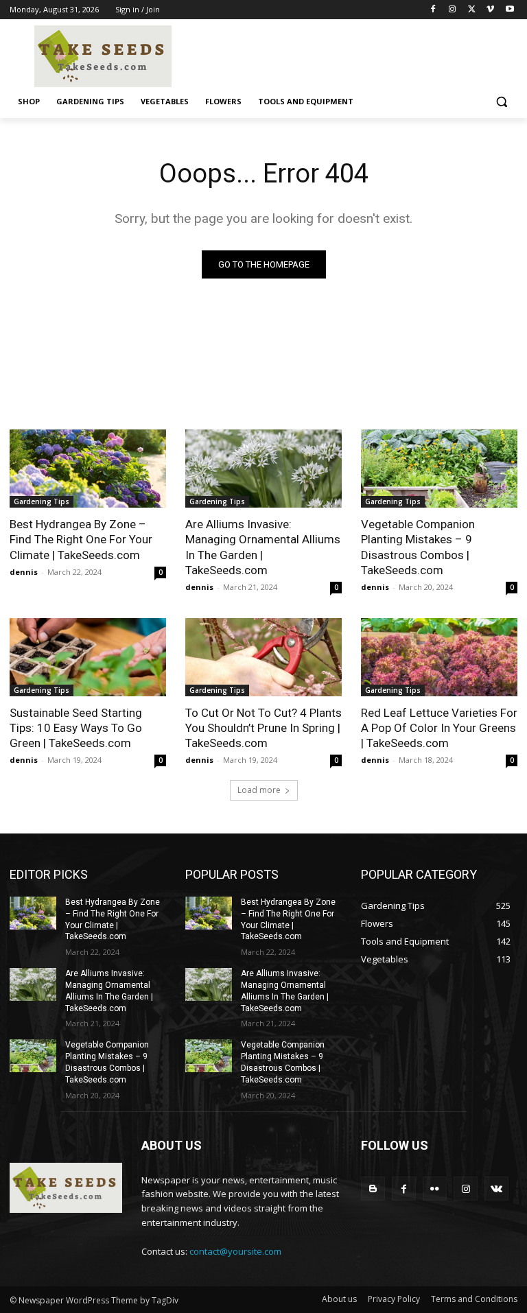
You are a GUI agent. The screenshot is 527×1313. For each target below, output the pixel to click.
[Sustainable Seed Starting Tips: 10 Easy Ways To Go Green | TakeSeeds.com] (88, 657)
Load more (259, 790)
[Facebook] (433, 10)
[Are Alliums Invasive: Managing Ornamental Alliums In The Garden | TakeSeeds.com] (263, 468)
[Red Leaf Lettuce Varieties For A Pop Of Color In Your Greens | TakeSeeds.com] (439, 657)
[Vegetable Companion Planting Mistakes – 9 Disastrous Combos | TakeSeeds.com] (439, 468)
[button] (501, 102)
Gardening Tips (41, 501)
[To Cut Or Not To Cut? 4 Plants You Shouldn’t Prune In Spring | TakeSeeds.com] (263, 657)
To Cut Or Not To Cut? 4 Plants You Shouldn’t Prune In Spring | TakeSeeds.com (263, 728)
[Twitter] (472, 10)
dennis (24, 572)
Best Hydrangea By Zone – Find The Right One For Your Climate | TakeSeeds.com (81, 539)
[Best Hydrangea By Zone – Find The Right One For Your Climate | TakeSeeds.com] (88, 468)
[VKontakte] (496, 1188)
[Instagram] (452, 10)
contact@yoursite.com (235, 1251)
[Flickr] (435, 1188)
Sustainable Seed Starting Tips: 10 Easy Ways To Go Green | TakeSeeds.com (76, 728)
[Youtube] (509, 10)
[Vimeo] (490, 10)
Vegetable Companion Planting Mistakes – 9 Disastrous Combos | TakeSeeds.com (418, 546)
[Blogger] (373, 1188)
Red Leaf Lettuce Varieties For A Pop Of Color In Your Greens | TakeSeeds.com (439, 728)
